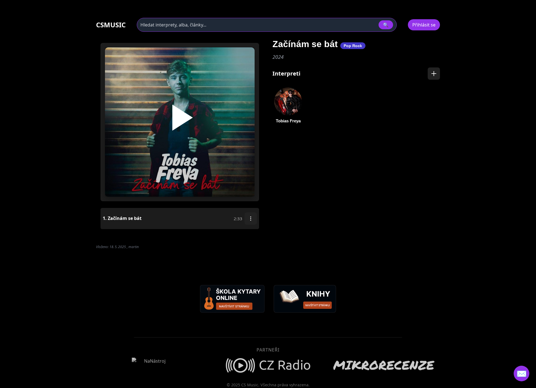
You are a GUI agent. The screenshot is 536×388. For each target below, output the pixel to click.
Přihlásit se (424, 25)
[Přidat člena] (434, 73)
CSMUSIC (111, 24)
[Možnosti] (251, 218)
